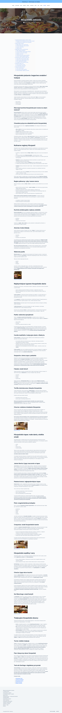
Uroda (41, 5)
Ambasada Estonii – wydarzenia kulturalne (10, 696)
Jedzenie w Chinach (6, 703)
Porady (28, 5)
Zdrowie (44, 5)
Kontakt (48, 5)
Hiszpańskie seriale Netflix (7, 701)
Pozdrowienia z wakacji (7, 692)
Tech (38, 5)
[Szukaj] (58, 5)
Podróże (24, 5)
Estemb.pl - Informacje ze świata (31, 2)
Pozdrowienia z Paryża (7, 698)
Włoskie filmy (5, 695)
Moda (21, 5)
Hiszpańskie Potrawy (19, 680)
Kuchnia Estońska (19, 682)
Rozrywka (31, 5)
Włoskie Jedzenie (19, 683)
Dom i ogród (17, 5)
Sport (35, 5)
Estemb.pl (11, 711)
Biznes (13, 5)
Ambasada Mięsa (6, 697)
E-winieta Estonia (6, 691)
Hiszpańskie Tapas (19, 678)
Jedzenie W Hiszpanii (19, 679)
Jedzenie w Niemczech (7, 702)
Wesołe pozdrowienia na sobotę (8, 690)
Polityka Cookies (52, 711)
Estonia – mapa (5, 704)
